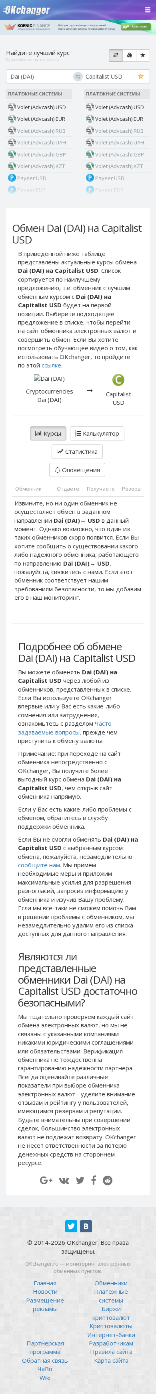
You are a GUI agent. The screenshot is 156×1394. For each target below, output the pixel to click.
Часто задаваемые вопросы (65, 727)
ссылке (51, 365)
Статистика (81, 451)
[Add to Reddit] (107, 1180)
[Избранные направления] (143, 55)
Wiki (45, 1378)
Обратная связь (45, 1360)
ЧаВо (45, 1369)
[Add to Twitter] (80, 1180)
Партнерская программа (45, 1347)
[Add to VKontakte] (64, 1180)
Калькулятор (100, 433)
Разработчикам (111, 1343)
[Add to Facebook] (93, 1180)
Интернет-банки (111, 1335)
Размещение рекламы (45, 1304)
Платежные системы (111, 1295)
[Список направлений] (116, 55)
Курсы (51, 433)
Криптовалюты (111, 1326)
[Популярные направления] (129, 55)
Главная (45, 1283)
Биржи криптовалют (111, 1313)
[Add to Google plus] (46, 1180)
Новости (45, 1291)
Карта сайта (111, 1360)
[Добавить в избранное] (141, 77)
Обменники (111, 1283)
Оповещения (80, 470)
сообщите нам (39, 865)
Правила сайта (111, 1351)
